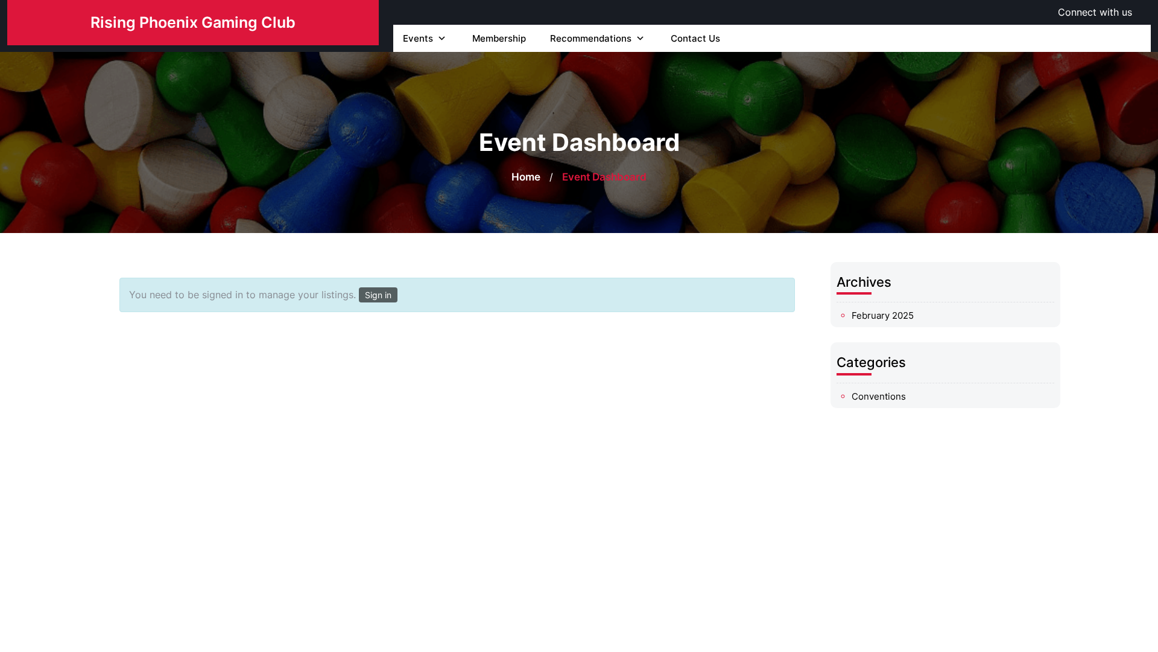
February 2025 (883, 315)
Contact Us (695, 38)
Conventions (879, 396)
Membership (499, 38)
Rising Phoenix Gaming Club (193, 22)
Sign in (378, 295)
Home (525, 177)
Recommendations (590, 38)
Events (418, 38)
